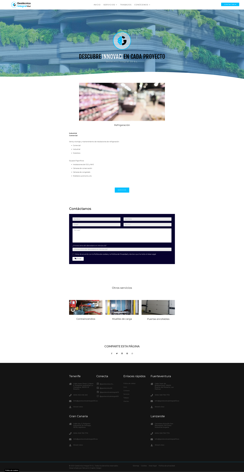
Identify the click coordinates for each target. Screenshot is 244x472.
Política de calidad (129, 383)
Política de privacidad (167, 466)
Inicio (97, 5)
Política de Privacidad (119, 254)
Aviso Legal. (152, 254)
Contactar (229, 4)
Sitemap (136, 466)
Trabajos (126, 5)
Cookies (144, 466)
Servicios (109, 5)
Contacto (126, 390)
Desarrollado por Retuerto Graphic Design (85, 468)
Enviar (78, 258)
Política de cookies (101, 254)
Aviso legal (153, 466)
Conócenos (141, 5)
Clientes (126, 401)
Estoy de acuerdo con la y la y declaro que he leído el (115, 254)
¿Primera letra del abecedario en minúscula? (89, 245)
